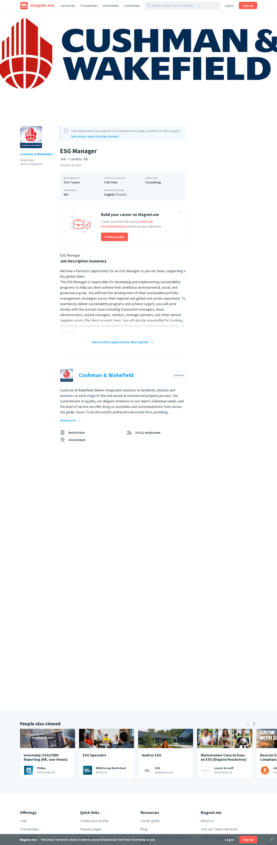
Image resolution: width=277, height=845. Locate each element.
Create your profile (94, 820)
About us (207, 820)
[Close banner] (180, 211)
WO (66, 194)
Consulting (153, 182)
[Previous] (248, 724)
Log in (229, 5)
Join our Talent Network (219, 829)
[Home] (37, 5)
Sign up (248, 5)
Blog (143, 829)
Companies (132, 5)
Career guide (150, 820)
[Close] (271, 839)
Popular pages (91, 829)
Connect (178, 375)
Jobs (23, 820)
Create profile (114, 237)
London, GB (79, 159)
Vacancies (68, 5)
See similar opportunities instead (94, 136)
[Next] (254, 724)
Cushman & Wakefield (36, 154)
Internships (111, 5)
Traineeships (89, 5)
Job (63, 159)
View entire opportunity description (120, 342)
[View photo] (138, 63)
